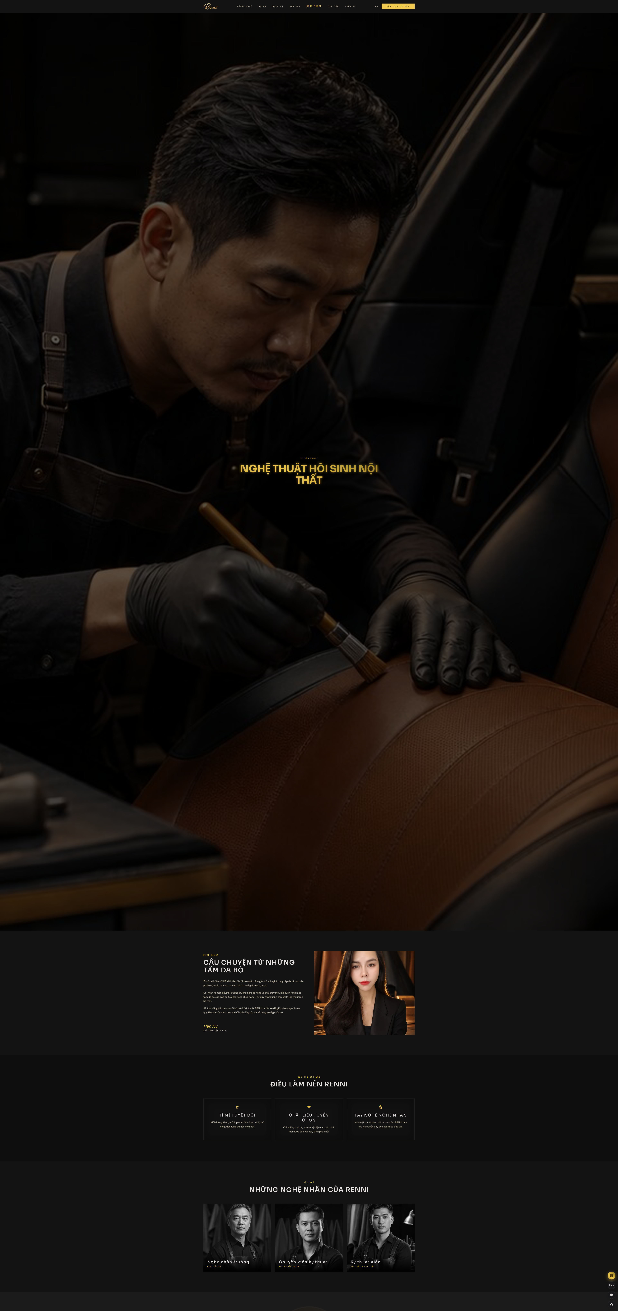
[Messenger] (611, 1295)
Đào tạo (295, 6)
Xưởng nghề (244, 6)
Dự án (262, 6)
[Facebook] (611, 1304)
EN (376, 6)
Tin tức (333, 6)
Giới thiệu (314, 6)
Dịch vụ (278, 6)
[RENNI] (210, 6)
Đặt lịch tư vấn (398, 6)
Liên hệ (350, 6)
